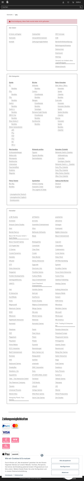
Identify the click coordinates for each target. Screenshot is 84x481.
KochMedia (12, 297)
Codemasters (59, 249)
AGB (56, 38)
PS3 (12, 133)
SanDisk (34, 360)
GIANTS (11, 283)
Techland (35, 378)
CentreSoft (35, 245)
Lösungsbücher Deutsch (18, 194)
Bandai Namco (14, 232)
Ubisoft (34, 386)
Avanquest (58, 228)
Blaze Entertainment (62, 236)
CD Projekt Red (14, 245)
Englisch (58, 186)
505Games (59, 217)
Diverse (57, 118)
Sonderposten (14, 200)
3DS (12, 130)
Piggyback (12, 337)
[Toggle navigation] (3, 1)
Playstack (12, 341)
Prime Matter (13, 344)
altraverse (58, 221)
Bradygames (36, 242)
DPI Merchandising (61, 261)
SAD (10, 360)
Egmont (58, 264)
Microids (35, 312)
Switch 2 (12, 109)
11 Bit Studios (13, 217)
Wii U (13, 145)
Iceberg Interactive (61, 289)
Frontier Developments (16, 276)
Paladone (12, 329)
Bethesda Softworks (39, 232)
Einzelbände (39, 94)
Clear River (35, 249)
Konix (11, 301)
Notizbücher (13, 161)
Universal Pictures (15, 390)
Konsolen (61, 88)
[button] (63, 2)
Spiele (60, 91)
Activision (12, 221)
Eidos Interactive (14, 268)
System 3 (58, 375)
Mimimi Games (37, 316)
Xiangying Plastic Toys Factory (16, 399)
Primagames (59, 341)
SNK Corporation (37, 367)
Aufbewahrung (63, 155)
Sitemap (58, 57)
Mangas (34, 100)
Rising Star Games (61, 352)
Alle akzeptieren (65, 460)
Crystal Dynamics (15, 253)
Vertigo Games (37, 390)
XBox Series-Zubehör (62, 173)
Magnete (12, 173)
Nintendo (35, 320)
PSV (12, 139)
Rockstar (12, 356)
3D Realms (35, 217)
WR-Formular (59, 34)
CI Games (12, 249)
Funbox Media (37, 276)
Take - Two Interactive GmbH (18, 378)
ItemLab (35, 293)
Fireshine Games (37, 272)
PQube (34, 341)
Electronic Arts (37, 268)
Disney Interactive (38, 261)
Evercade (58, 100)
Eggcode (35, 264)
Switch (11, 103)
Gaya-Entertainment (39, 280)
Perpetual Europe (61, 333)
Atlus (34, 228)
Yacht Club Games (38, 397)
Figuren (34, 152)
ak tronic (35, 221)
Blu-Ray (11, 184)
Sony (34, 371)
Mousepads (13, 158)
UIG (56, 386)
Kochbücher (36, 121)
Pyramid (35, 344)
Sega (57, 360)
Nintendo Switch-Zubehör (64, 152)
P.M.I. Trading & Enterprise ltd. (64, 324)
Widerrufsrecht (60, 66)
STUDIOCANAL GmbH (39, 375)
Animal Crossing (37, 184)
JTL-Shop (73, 478)
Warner (57, 390)
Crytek (34, 253)
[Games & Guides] (7, 2)
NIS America (59, 320)
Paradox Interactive (61, 329)
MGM (10, 312)
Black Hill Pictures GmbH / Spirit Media (18, 237)
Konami (57, 297)
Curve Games (59, 253)
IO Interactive (13, 293)
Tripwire (11, 386)
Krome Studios (37, 301)
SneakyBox (12, 367)
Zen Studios (59, 397)
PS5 (10, 97)
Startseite (12, 38)
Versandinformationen (39, 38)
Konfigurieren (65, 466)
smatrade (35, 363)
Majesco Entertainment (40, 304)
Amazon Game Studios (16, 224)
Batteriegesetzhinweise (63, 45)
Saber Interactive (61, 356)
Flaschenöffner (14, 167)
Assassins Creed (37, 186)
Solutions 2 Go (14, 371)
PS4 (10, 91)
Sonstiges (38, 109)
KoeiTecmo (36, 297)
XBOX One (12, 115)
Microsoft (58, 312)
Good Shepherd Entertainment (37, 284)
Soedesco (58, 367)
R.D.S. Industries (14, 348)
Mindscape (59, 316)
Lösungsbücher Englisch (18, 197)
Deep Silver (59, 257)
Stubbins (12, 170)
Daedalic (12, 257)
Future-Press (59, 276)
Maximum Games (15, 308)
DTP (10, 264)
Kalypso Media (60, 293)
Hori (10, 289)
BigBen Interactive (61, 232)
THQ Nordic (36, 382)
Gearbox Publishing (61, 280)
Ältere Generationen (15, 127)
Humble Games (37, 289)
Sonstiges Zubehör (64, 161)
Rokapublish (36, 356)
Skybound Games (15, 363)
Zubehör (60, 94)
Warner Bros (13, 394)
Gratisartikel (36, 34)
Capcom (58, 242)
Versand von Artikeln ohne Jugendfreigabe (64, 62)
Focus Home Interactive (63, 272)
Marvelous (58, 304)
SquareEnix (13, 375)
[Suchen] (80, 7)
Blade (34, 236)
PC (10, 85)
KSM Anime (59, 301)
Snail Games (59, 363)
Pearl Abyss (36, 333)
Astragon (58, 224)
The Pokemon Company (17, 382)
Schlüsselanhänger (15, 152)
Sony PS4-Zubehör (61, 167)
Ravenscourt (59, 348)
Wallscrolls (12, 155)
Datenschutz (19, 475)
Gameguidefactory (15, 280)
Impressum (8, 475)
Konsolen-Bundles (64, 106)
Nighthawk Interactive (16, 320)
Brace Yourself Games (16, 242)
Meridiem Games (61, 308)
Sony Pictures (60, 371)
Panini (34, 329)
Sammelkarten (37, 158)
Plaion (34, 337)
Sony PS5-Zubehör (61, 170)
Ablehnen (65, 472)
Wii (12, 142)
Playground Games (61, 337)
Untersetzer (13, 164)
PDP (10, 333)
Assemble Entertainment (40, 224)
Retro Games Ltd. (38, 352)
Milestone (12, 316)
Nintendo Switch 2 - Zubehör (65, 164)
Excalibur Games (61, 268)
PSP (12, 136)
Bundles (14, 88)
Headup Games (60, 283)
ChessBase (59, 245)
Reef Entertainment (15, 352)
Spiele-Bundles (63, 112)
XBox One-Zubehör (61, 176)
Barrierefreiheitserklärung (63, 41)
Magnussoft (13, 304)
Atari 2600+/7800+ (61, 85)
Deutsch (58, 184)
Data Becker (36, 257)
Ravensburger (36, 348)
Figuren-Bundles (37, 155)
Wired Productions (61, 394)
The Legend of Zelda (39, 189)
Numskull (12, 323)
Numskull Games (38, 323)
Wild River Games (38, 394)
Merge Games (37, 308)
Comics (34, 91)
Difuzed (11, 261)
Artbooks (35, 85)
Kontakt (11, 41)
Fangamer (12, 272)
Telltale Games (60, 378)
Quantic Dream (60, 344)
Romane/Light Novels (39, 112)
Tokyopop (58, 382)
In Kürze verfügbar (15, 34)
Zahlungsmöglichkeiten (40, 41)
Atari (10, 228)
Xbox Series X (13, 121)
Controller (61, 158)
